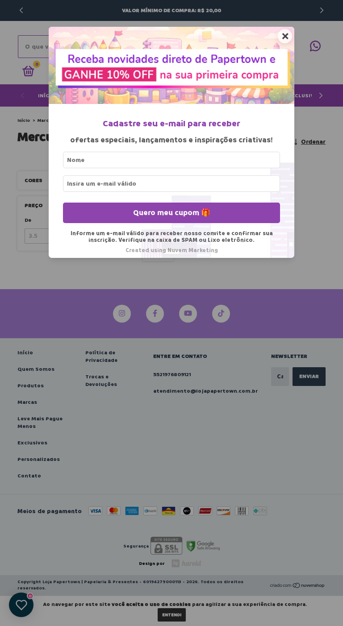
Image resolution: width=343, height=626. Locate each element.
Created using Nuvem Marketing (171, 250)
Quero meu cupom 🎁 (171, 212)
